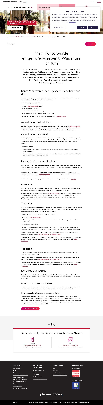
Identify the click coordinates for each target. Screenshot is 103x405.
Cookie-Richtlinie (56, 402)
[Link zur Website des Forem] (24, 2)
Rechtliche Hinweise (38, 402)
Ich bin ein (19, 7)
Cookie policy (72, 22)
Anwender (12, 37)
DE (91, 2)
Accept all (93, 27)
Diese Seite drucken (30, 308)
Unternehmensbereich (38, 370)
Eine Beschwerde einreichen (20, 388)
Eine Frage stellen (17, 386)
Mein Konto (34, 37)
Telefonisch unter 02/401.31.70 (32, 345)
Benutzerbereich (17, 368)
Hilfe (99, 2)
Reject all (82, 27)
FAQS (34, 372)
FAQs (14, 370)
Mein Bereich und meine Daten (23, 37)
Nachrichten (16, 373)
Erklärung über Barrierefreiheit (81, 402)
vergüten (73, 179)
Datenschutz (47, 402)
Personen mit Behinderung (19, 381)
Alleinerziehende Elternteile (20, 379)
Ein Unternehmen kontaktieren (20, 375)
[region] (75, 19)
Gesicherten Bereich (33, 106)
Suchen (90, 44)
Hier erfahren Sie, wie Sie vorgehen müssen (49, 234)
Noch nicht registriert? (49, 7)
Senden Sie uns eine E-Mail (70, 345)
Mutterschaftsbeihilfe (18, 377)
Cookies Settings (66, 402)
